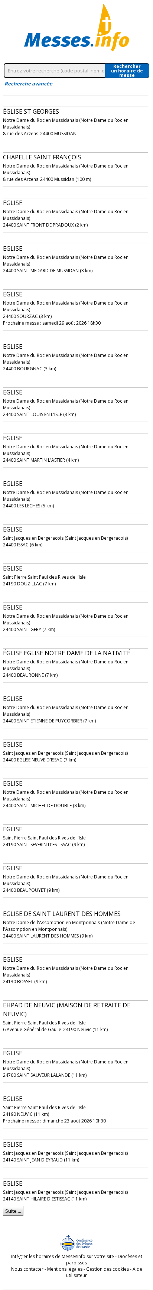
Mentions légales (64, 1269)
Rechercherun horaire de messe (127, 71)
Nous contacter (27, 1269)
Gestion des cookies (107, 1269)
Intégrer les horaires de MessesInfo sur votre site (62, 1256)
